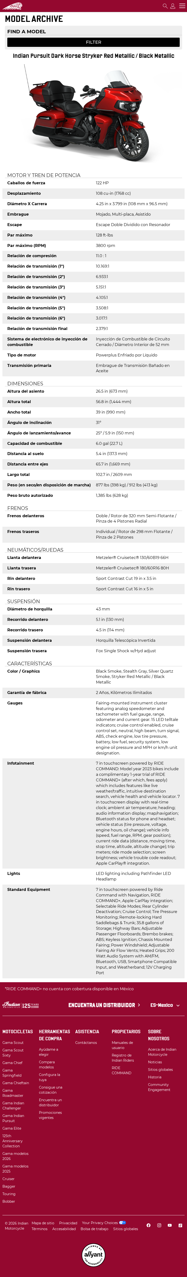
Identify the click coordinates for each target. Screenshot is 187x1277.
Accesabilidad (64, 1229)
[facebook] (148, 1226)
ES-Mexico (162, 1005)
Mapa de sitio (43, 1223)
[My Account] (173, 6)
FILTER (93, 42)
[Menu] (182, 6)
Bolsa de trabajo (94, 1229)
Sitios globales (125, 1229)
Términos (39, 1229)
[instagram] (159, 1226)
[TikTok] (180, 1226)
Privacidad (68, 1223)
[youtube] (170, 1226)
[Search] (165, 6)
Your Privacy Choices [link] (100, 1223)
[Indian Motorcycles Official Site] (20, 6)
